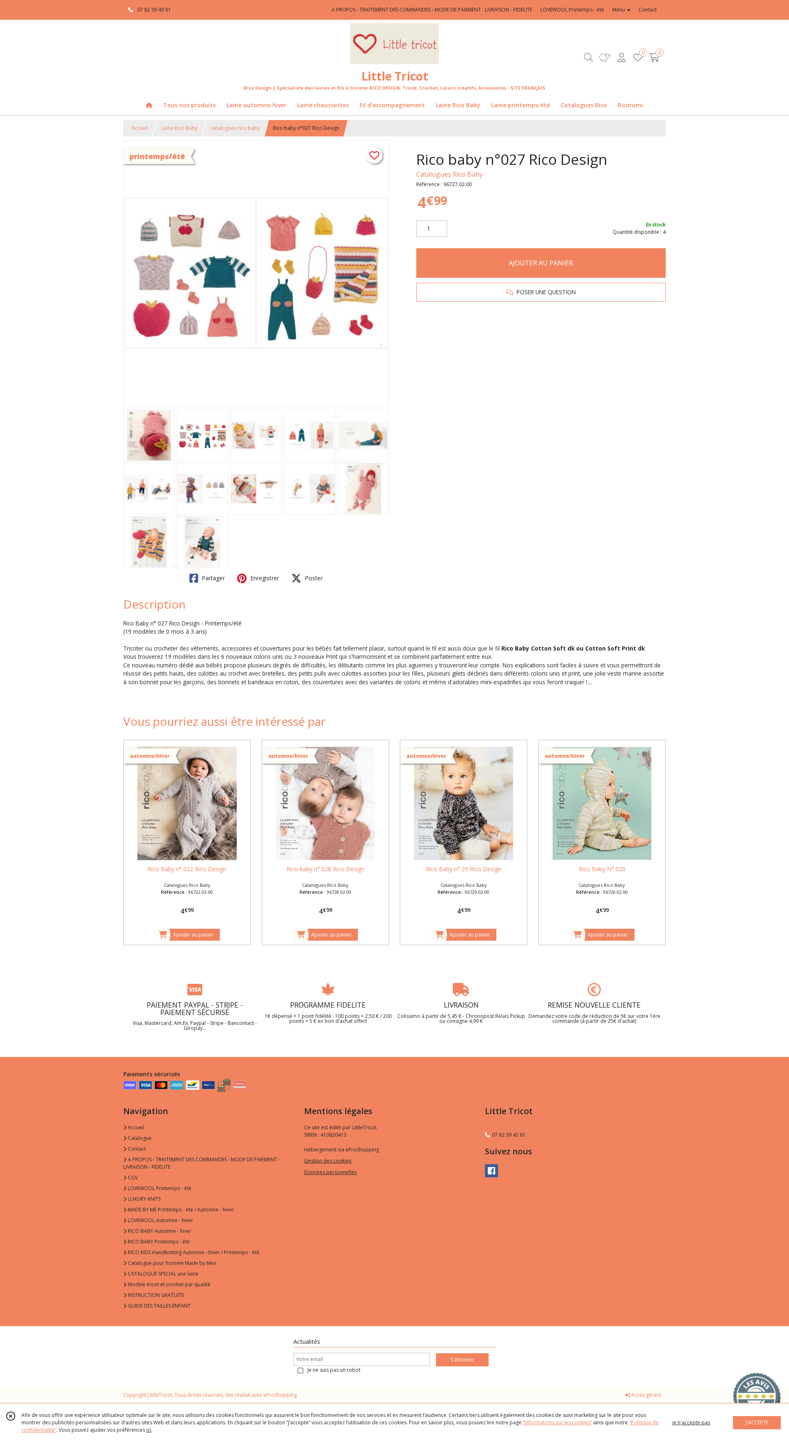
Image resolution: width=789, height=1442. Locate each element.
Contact (648, 9)
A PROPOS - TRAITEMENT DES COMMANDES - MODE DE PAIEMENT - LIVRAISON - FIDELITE (201, 1163)
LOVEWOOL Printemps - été (159, 1188)
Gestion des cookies (327, 1160)
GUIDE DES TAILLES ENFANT (159, 1305)
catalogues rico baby (235, 128)
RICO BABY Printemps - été (158, 1241)
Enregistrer (264, 578)
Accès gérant (645, 1394)
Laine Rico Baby (179, 128)
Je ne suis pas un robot (333, 1369)
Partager (212, 578)
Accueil (140, 128)
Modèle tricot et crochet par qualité (168, 1284)
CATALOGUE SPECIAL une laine (162, 1273)
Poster (313, 578)
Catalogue (139, 1138)
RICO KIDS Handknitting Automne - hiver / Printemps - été (193, 1252)
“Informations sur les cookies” (557, 1422)
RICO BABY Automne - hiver (159, 1230)
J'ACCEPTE (756, 1422)
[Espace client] (621, 57)
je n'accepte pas (691, 1422)
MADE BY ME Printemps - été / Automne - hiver (180, 1209)
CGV (132, 1177)
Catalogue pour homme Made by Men (171, 1263)
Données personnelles (330, 1172)
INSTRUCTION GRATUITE (155, 1295)
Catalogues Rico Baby (449, 174)
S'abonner (462, 1359)
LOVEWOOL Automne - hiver (160, 1220)
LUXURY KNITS (144, 1198)
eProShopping (280, 1394)
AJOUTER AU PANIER (541, 263)
